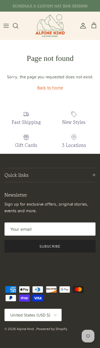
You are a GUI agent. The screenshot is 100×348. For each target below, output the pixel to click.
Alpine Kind (26, 329)
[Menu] (6, 26)
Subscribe (49, 246)
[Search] (18, 26)
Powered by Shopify (51, 329)
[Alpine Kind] (50, 25)
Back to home (50, 87)
